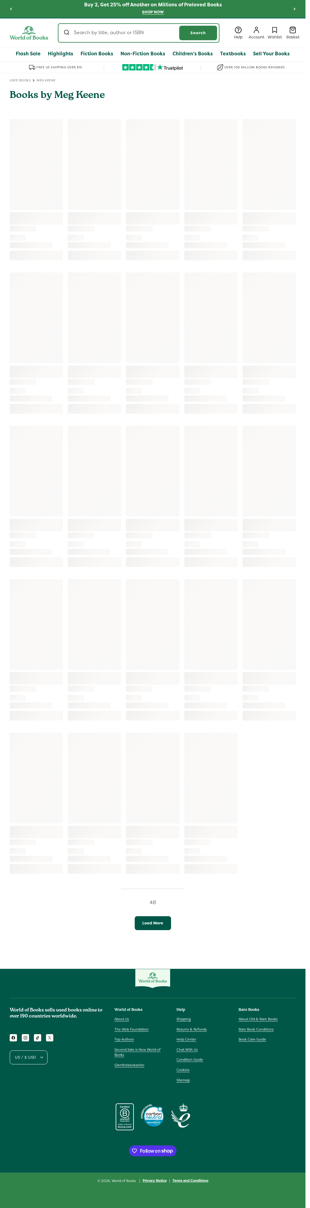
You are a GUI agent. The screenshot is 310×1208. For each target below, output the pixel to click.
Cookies (183, 1070)
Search (198, 33)
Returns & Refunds (191, 1029)
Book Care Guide (252, 1039)
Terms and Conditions (190, 1180)
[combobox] (138, 33)
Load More (152, 923)
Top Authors (124, 1039)
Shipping (183, 1019)
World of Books (124, 1181)
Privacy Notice (155, 1180)
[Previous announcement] (11, 9)
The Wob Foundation (131, 1029)
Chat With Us (187, 1049)
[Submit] (67, 33)
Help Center (186, 1039)
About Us (121, 1019)
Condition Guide (189, 1059)
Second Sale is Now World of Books (137, 1052)
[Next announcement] (294, 9)
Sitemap (183, 1080)
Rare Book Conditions (256, 1029)
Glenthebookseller (129, 1065)
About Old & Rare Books (258, 1019)
